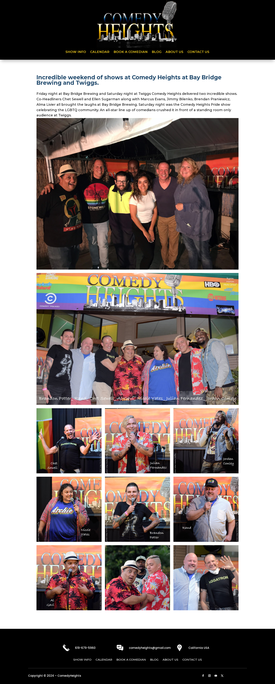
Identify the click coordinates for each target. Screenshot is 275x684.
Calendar (99, 52)
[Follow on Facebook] (203, 675)
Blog (156, 52)
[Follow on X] (222, 675)
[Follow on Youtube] (215, 675)
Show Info (75, 52)
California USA (198, 648)
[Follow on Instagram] (209, 675)
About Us (174, 52)
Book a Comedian (131, 52)
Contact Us (198, 52)
